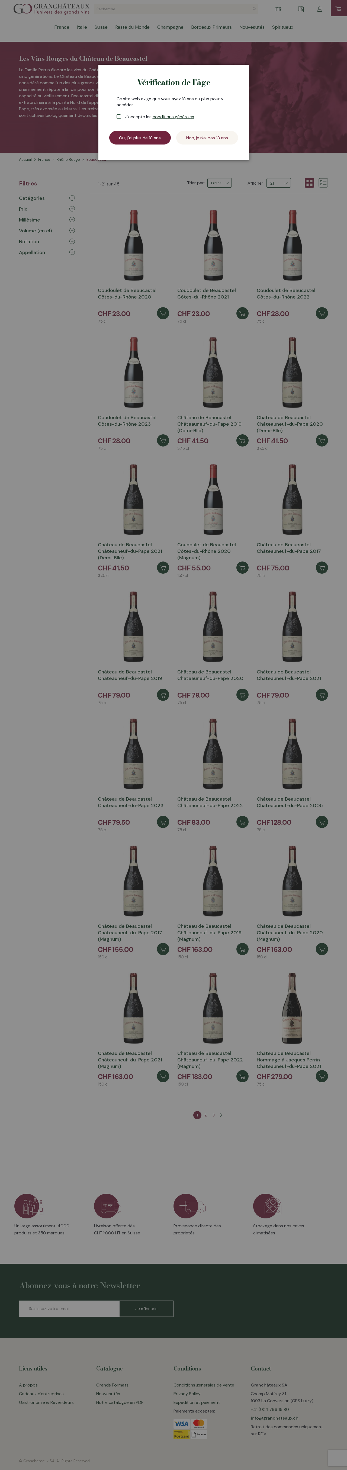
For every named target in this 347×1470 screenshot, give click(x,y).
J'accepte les (159, 117)
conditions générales (173, 117)
